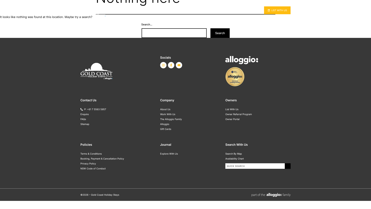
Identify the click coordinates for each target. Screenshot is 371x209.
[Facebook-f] (171, 65)
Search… (146, 24)
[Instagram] (163, 65)
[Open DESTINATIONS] (224, 10)
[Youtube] (179, 65)
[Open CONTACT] (243, 10)
